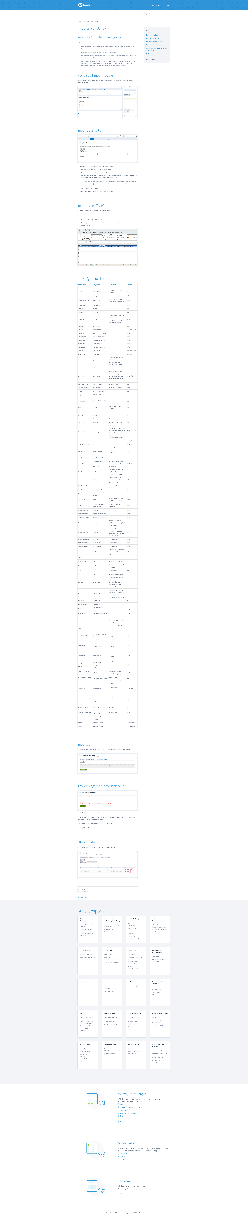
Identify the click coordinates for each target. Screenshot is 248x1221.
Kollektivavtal (132, 928)
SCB (129, 988)
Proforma (106, 932)
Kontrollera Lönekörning (135, 957)
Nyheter (122, 1104)
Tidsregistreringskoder (86, 954)
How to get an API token (159, 1051)
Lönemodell (131, 931)
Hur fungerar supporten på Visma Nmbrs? (87, 934)
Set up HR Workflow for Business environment (86, 1022)
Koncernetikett (132, 1021)
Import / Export (83, 21)
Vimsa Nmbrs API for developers (158, 1061)
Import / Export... (151, 59)
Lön (129, 923)
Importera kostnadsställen (154, 41)
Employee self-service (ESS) (110, 1018)
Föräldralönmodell (133, 939)
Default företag (108, 929)
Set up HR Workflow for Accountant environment (87, 1018)
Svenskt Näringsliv (133, 986)
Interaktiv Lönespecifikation (133, 967)
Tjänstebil (155, 925)
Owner (154, 1017)
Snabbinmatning (108, 957)
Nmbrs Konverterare (152, 54)
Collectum (107, 988)
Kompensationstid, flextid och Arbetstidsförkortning (159, 928)
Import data (94, 21)
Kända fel (122, 1116)
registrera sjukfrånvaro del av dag (87, 958)
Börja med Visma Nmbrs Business (86, 925)
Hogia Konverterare (85, 1061)
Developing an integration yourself (111, 1049)
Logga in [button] (166, 5)
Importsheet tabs (85, 1051)
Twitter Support (125, 1119)
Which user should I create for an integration (159, 1054)
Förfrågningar (108, 954)
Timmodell (131, 933)
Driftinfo (122, 1122)
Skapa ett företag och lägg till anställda (112, 925)
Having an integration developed (110, 1054)
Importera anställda (152, 35)
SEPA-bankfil (155, 962)
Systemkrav (131, 1049)
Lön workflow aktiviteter (111, 960)
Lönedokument (156, 956)
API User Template (157, 1057)
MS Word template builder (87, 1026)
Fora (105, 986)
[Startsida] (85, 5)
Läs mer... (120, 1193)
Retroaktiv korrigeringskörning (134, 960)
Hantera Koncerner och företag (134, 1018)
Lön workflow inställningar (111, 962)
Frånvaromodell (132, 936)
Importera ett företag (152, 38)
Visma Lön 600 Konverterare (84, 1057)
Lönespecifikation (133, 964)
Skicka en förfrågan (155, 5)
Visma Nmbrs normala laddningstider (134, 1052)
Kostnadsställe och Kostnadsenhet (157, 988)
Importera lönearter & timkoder (155, 45)
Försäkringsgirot (109, 991)
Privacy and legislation (158, 1025)
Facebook (123, 1159)
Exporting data (84, 1054)
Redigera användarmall (110, 1024)
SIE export (155, 995)
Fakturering (131, 1024)
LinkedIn (122, 1157)
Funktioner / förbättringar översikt (130, 1107)
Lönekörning (131, 954)
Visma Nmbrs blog (125, 1154)
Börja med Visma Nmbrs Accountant (86, 930)
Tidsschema (131, 926)
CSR (81, 986)
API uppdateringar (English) (128, 1113)
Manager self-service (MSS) (112, 1021)
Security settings (157, 1022)
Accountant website (134, 1027)
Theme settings (156, 1020)
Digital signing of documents (84, 1029)
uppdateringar (124, 1110)
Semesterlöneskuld (158, 959)
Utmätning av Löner (157, 932)
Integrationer (156, 992)
